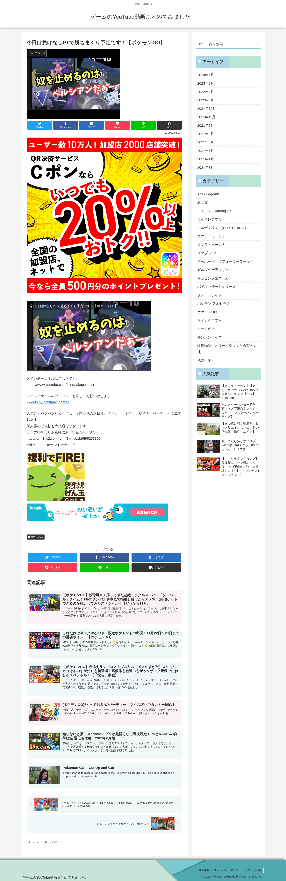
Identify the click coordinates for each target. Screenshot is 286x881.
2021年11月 (206, 117)
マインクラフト (209, 320)
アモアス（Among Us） (216, 211)
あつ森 (202, 202)
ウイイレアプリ (209, 219)
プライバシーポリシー (227, 870)
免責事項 (204, 870)
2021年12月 (206, 109)
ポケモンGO (36, 536)
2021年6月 (205, 142)
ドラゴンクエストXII (213, 278)
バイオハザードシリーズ (216, 287)
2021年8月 (205, 134)
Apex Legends (208, 194)
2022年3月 (205, 100)
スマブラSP (206, 253)
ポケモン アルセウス (213, 304)
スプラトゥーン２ (211, 236)
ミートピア (206, 329)
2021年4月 (205, 159)
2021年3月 (205, 168)
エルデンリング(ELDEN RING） (222, 228)
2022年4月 (205, 92)
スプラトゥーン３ (211, 245)
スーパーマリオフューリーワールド (225, 261)
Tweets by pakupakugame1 (48, 402)
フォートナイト (209, 295)
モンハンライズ (209, 337)
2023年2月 (205, 83)
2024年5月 (205, 75)
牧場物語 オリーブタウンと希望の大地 (227, 349)
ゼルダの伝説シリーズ (214, 270)
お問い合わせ (253, 870)
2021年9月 (205, 125)
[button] (257, 44)
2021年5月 (205, 151)
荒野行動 (204, 360)
